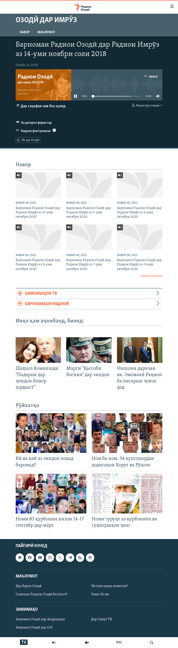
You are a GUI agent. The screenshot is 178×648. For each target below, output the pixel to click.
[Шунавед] (53, 642)
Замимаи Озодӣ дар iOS (34, 628)
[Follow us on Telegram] (70, 558)
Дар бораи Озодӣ (29, 586)
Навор (25, 32)
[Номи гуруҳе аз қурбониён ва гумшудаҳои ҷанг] (127, 493)
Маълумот (46, 32)
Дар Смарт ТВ (101, 619)
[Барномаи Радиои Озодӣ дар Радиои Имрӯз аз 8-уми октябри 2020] (38, 237)
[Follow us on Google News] (20, 558)
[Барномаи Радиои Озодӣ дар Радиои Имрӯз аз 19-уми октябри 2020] (38, 185)
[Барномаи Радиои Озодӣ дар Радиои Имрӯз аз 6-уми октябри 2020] (139, 185)
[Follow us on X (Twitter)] (60, 558)
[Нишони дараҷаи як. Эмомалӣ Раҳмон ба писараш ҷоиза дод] (139, 350)
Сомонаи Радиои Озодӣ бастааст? (41, 594)
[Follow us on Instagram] (50, 558)
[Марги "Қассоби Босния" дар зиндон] (89, 350)
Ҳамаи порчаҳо (151, 276)
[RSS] (80, 558)
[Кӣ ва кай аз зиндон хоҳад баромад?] (51, 433)
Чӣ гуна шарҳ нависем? (109, 586)
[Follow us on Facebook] (30, 558)
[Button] (34, 124)
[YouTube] (86, 642)
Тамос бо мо (100, 594)
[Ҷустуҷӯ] (151, 642)
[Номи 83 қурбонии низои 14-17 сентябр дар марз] (51, 493)
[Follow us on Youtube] (40, 558)
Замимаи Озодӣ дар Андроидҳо (40, 619)
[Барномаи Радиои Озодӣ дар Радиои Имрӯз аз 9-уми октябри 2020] (139, 237)
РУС (119, 642)
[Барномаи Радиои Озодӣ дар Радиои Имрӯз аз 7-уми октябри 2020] (89, 185)
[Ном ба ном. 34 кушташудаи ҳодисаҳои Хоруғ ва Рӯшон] (127, 433)
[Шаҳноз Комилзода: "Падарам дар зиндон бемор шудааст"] (38, 350)
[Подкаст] (90, 558)
